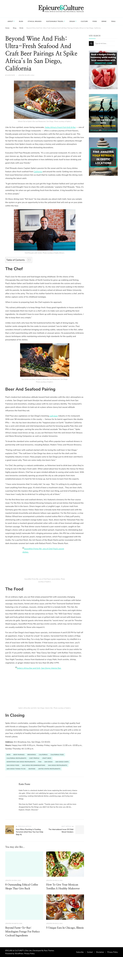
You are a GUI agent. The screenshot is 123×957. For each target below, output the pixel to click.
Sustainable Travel (54, 21)
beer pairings (18, 755)
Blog (21, 21)
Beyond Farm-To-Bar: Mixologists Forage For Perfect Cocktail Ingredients (22, 932)
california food (57, 755)
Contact (90, 952)
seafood (32, 769)
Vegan (72, 21)
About (10, 21)
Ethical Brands (35, 21)
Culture (84, 21)
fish (39, 762)
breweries (31, 755)
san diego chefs (62, 762)
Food (95, 21)
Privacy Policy (29, 953)
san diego (48, 762)
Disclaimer (100, 952)
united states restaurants (49, 769)
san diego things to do (16, 769)
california (43, 755)
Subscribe (80, 952)
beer (8, 755)
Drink (104, 21)
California (38, 171)
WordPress (19, 953)
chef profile (34, 758)
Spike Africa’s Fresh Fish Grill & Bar (60, 127)
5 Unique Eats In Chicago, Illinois (65, 928)
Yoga (113, 21)
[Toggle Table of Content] (28, 259)
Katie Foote (11, 75)
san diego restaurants (57, 765)
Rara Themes (49, 950)
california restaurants (16, 758)
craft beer (53, 416)
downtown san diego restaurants (21, 762)
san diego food (13, 765)
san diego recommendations (33, 765)
